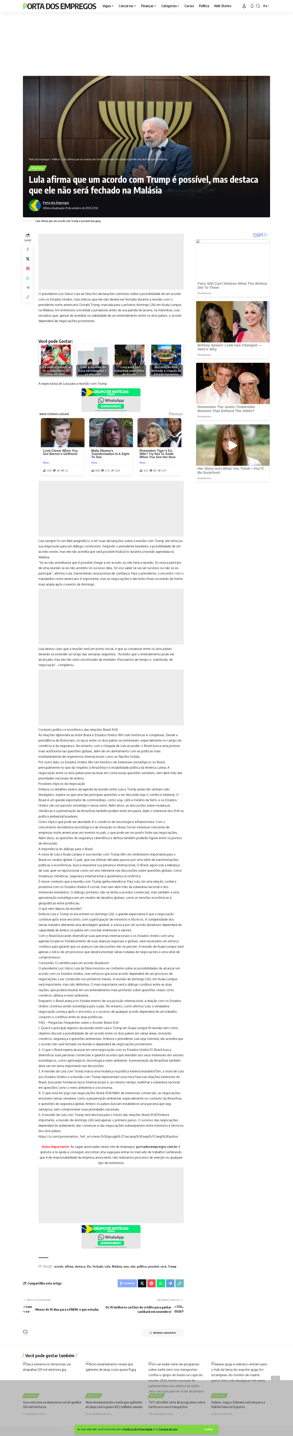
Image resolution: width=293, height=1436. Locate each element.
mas (126, 1266)
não (133, 1266)
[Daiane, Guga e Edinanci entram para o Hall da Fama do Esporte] (240, 1379)
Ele (89, 1266)
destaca (80, 1266)
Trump (172, 1266)
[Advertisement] (146, 43)
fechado (97, 1266)
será (163, 1266)
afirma (69, 1266)
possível (153, 1266)
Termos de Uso (168, 1429)
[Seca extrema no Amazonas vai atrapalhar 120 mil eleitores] (52, 1379)
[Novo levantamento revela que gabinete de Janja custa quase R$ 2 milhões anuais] (115, 1379)
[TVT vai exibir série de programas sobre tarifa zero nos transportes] (177, 1379)
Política (37, 168)
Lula (107, 1266)
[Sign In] (244, 6)
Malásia (117, 1266)
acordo (58, 1266)
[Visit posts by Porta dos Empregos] (35, 205)
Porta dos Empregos (59, 6)
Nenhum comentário (164, 1332)
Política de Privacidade (137, 1429)
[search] (258, 6)
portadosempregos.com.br (157, 1147)
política (142, 1266)
